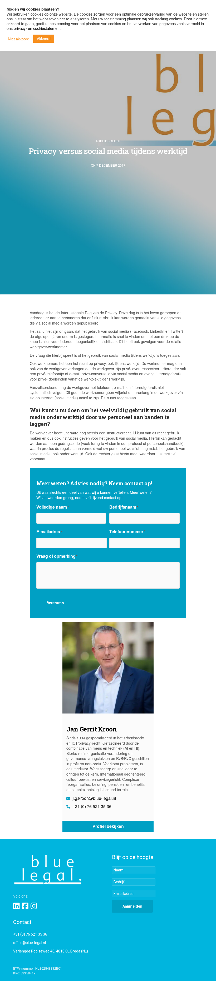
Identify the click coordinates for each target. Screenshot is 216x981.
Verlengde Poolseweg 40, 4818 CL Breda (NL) (50, 951)
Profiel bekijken (108, 826)
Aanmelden (132, 906)
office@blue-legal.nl (29, 943)
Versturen (55, 602)
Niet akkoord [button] (18, 38)
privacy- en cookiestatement (37, 28)
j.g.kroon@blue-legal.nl (94, 798)
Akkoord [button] (44, 38)
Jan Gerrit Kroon (91, 729)
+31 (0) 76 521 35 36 (91, 806)
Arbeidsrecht (108, 141)
